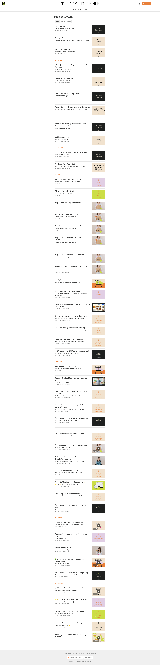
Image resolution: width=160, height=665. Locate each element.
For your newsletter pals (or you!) (64, 602)
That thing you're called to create (68, 494)
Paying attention (61, 38)
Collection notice (91, 653)
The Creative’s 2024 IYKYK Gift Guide (69, 611)
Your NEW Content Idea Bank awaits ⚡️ (70, 482)
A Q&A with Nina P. (60, 306)
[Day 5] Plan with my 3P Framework (69, 203)
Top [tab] (62, 21)
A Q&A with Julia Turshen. (62, 382)
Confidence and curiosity (65, 78)
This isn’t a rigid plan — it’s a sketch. (65, 51)
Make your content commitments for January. (68, 510)
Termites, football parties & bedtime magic (71, 152)
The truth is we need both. (62, 139)
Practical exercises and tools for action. (66, 436)
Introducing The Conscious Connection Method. (68, 496)
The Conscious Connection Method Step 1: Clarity (69, 472)
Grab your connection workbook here (70, 434)
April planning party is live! (66, 280)
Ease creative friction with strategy (69, 623)
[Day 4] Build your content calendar (69, 214)
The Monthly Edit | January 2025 (64, 447)
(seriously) (58, 271)
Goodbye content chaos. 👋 (62, 625)
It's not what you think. (61, 538)
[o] (98, 448)
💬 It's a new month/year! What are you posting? (71, 506)
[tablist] (63, 21)
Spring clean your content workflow (69, 291)
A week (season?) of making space (68, 179)
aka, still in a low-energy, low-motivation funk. (68, 181)
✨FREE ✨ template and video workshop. (67, 484)
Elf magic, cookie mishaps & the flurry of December (71, 66)
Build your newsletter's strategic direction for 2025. (69, 639)
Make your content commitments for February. (68, 420)
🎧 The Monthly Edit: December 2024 (69, 522)
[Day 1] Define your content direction (69, 255)
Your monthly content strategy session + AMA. (68, 282)
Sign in (155, 4)
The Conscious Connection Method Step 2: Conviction (70, 409)
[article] (80, 29)
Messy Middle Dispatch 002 (63, 128)
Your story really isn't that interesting (70, 328)
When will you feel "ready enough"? (69, 339)
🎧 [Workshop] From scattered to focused (71, 445)
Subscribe (146, 4)
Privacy (80, 653)
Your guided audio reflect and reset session (67, 590)
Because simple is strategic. (62, 550)
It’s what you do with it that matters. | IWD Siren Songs (70, 330)
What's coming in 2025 (63, 548)
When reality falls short (64, 191)
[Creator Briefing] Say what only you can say (71, 379)
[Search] (136, 3)
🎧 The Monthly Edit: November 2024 (69, 588)
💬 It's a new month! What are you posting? (72, 351)
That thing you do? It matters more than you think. (71, 392)
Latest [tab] (57, 21)
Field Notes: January (63, 26)
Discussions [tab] (67, 21)
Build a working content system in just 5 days (71, 267)
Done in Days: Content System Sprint (65, 205)
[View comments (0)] (67, 33)
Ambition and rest (62, 137)
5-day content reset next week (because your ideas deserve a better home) (72, 294)
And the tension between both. (63, 80)
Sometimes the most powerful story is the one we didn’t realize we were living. (71, 110)
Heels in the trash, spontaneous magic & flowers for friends (70, 125)
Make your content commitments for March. (67, 353)
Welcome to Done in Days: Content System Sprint (69, 257)
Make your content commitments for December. (68, 575)
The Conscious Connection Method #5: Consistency (69, 318)
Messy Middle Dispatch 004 (63, 69)
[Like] (56, 33)
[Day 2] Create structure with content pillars (70, 239)
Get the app (88, 657)
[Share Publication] (139, 3)
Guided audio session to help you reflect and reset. (69, 524)
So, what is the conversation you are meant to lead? (69, 461)
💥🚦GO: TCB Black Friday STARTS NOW (71, 600)
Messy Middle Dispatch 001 (63, 154)
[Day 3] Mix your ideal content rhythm (70, 226)
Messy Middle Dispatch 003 (63, 98)
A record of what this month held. (64, 28)
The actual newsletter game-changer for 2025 (71, 535)
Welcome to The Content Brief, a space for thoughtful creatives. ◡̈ (71, 458)
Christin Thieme (63, 30)
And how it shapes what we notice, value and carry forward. (72, 40)
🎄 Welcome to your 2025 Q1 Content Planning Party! (69, 560)
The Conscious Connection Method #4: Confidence (69, 341)
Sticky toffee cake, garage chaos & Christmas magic (68, 95)
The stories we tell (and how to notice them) (72, 107)
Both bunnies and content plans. (64, 193)
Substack (71, 661)
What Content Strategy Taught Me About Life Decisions (70, 166)
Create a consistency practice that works (71, 316)
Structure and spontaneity (65, 49)
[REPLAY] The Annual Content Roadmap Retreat (70, 636)
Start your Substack (75, 657)
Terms (84, 653)
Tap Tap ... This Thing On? (65, 164)
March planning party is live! (66, 366)
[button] (74, 9)
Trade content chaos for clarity (67, 470)
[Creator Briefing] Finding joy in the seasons (72, 304)
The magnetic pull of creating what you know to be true (70, 406)
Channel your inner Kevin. (62, 563)
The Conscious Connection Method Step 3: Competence (70, 396)
